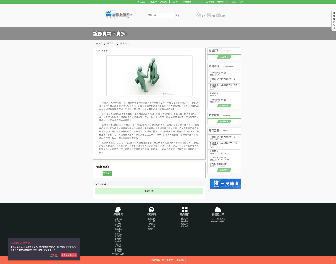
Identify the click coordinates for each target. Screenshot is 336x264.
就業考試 (118, 234)
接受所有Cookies (69, 255)
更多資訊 (54, 255)
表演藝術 (118, 239)
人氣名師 (153, 2)
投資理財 (118, 236)
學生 (203, 16)
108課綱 (118, 241)
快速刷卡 (151, 229)
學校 (223, 16)
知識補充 (198, 2)
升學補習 (118, 226)
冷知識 (118, 244)
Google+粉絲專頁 (218, 221)
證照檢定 (124, 43)
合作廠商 (210, 2)
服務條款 (184, 226)
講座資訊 (164, 2)
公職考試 (118, 219)
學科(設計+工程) (118, 254)
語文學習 (118, 224)
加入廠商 (151, 224)
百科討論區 (100, 184)
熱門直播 (187, 2)
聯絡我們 (184, 224)
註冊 (234, 2)
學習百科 (111, 43)
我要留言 (107, 173)
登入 (241, 2)
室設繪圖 (118, 251)
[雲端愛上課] (119, 15)
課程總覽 (141, 2)
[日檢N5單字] (226, 184)
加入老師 (151, 221)
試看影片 (176, 2)
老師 (213, 16)
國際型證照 (111, 109)
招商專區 (184, 221)
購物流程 (151, 219)
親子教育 (118, 246)
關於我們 (184, 219)
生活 (118, 231)
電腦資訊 (118, 229)
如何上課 (151, 226)
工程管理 (118, 249)
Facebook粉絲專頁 (218, 219)
